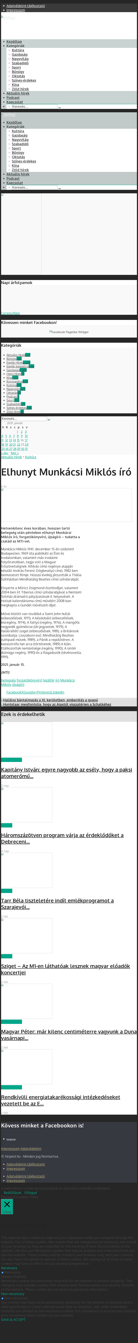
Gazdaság (19, 54)
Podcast (13, 97)
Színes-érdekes (24, 80)
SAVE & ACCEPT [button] (13, 1319)
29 (18, 449)
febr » (15, 453)
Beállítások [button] (12, 1192)
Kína (15, 84)
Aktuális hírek (17, 93)
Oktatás (18, 76)
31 (26, 449)
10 (26, 436)
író (57, 680)
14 (14, 440)
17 (26, 440)
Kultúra (18, 50)
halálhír (49, 680)
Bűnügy (18, 71)
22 (18, 444)
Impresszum (10, 1148)
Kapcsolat (14, 102)
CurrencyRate (10, 313)
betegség (8, 680)
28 (14, 449)
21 (14, 444)
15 (18, 440)
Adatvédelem (30, 1148)
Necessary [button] (9, 1268)
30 (22, 449)
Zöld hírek (20, 89)
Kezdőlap (14, 41)
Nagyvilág (20, 58)
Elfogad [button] (31, 1192)
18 (2, 444)
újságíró (18, 684)
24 (26, 444)
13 (10, 440)
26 (7, 449)
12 (6, 440)
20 (11, 444)
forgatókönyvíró (29, 680)
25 (3, 449)
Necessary (13, 1272)
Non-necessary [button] (12, 1294)
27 (10, 449)
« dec (4, 453)
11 (2, 440)
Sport (16, 67)
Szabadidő (20, 63)
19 (6, 444)
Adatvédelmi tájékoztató (25, 1164)
